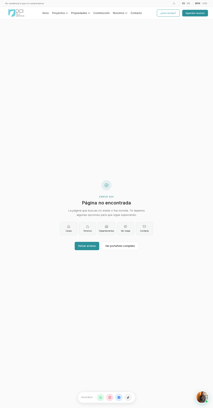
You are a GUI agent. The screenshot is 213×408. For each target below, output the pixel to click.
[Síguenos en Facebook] (119, 397)
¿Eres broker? (168, 13)
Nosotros (118, 13)
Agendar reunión (195, 13)
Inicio (45, 13)
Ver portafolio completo (120, 245)
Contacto (136, 13)
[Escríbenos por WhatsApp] (100, 397)
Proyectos (58, 13)
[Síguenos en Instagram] (110, 397)
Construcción (101, 13)
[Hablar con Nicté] (202, 397)
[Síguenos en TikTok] (128, 397)
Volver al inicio (87, 245)
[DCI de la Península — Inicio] (16, 13)
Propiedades (79, 13)
